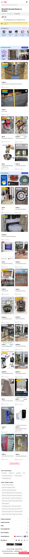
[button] (2, 2)
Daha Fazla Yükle (14, 463)
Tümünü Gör (24, 28)
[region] (15, 33)
